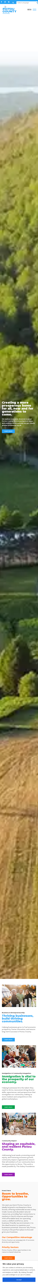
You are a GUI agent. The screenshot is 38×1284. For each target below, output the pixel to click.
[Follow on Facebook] (1, 1)
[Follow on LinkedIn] (8, 1)
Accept (19, 1280)
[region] (19, 1272)
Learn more (8, 431)
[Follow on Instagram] (5, 1)
